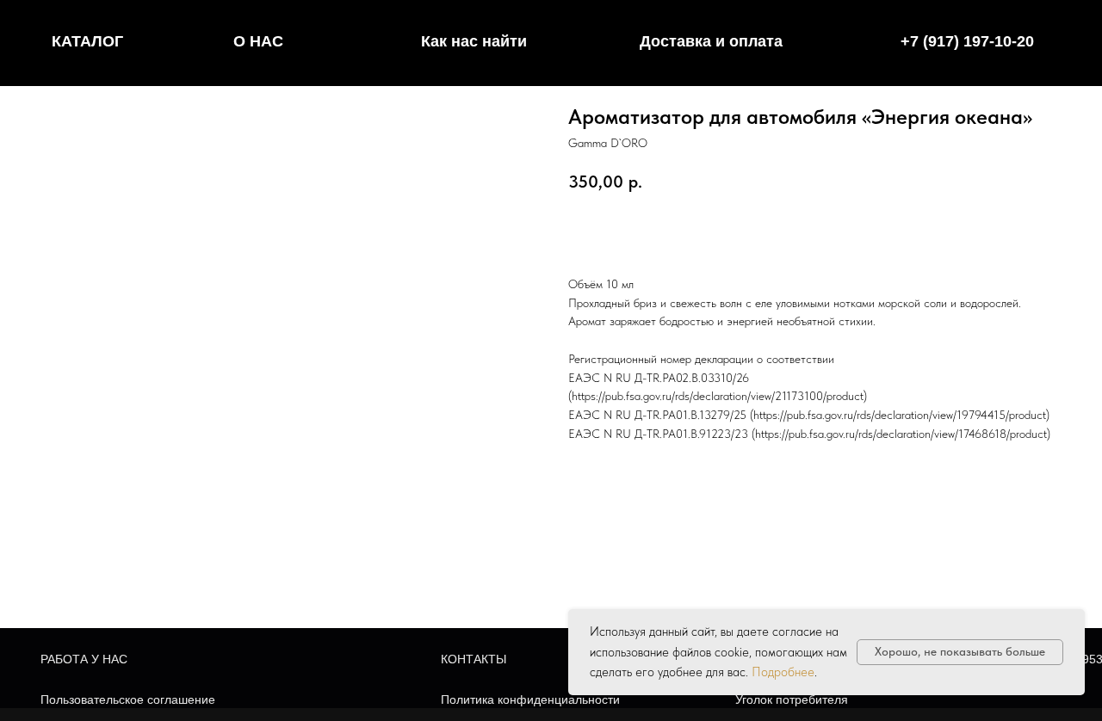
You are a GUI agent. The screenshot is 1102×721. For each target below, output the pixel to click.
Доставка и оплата (711, 41)
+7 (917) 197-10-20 (967, 41)
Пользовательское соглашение (127, 699)
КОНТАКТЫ (473, 659)
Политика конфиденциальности (530, 699)
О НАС (258, 41)
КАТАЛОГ (87, 41)
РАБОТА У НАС (83, 659)
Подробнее (783, 672)
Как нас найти (474, 41)
